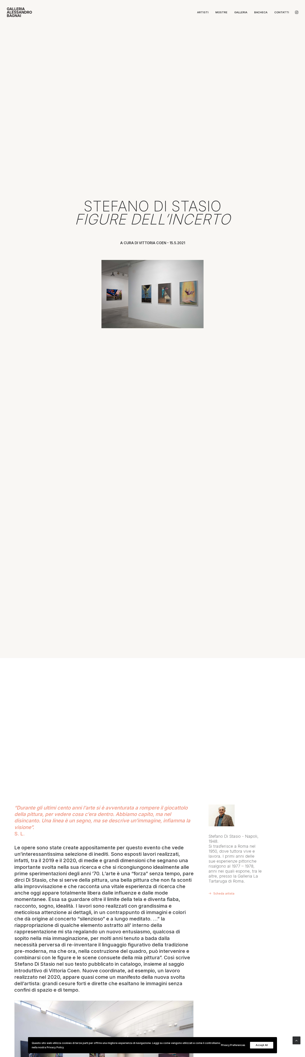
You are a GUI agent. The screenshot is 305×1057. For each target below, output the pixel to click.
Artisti (203, 12)
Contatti (281, 12)
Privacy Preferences (233, 1045)
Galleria (240, 12)
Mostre (221, 12)
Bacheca (260, 12)
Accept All (262, 1045)
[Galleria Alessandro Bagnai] (19, 12)
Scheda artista (223, 893)
